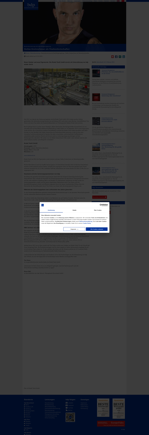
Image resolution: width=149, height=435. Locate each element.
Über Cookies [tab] (98, 210)
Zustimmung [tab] (51, 210)
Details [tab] (74, 210)
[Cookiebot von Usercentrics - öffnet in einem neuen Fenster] (101, 205)
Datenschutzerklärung (86, 221)
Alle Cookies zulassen (96, 229)
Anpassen (73, 229)
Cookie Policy (87, 223)
